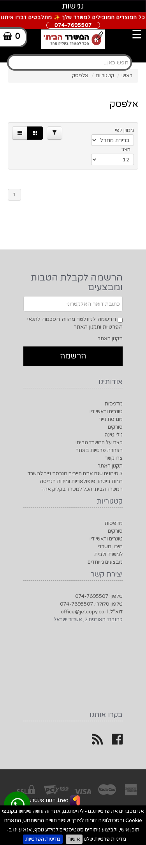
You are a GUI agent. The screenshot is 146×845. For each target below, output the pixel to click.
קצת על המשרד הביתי (99, 443)
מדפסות (114, 404)
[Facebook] (117, 742)
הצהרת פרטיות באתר (99, 450)
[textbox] (69, 62)
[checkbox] (120, 320)
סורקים (115, 427)
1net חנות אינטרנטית (44, 800)
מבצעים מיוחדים (105, 562)
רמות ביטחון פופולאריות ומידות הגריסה (81, 481)
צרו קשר (114, 458)
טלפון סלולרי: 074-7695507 (91, 604)
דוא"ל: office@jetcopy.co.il (92, 612)
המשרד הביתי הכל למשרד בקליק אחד (82, 489)
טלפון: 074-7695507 (99, 596)
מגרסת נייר (111, 419)
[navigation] (81, 29)
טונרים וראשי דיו (106, 412)
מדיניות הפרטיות (42, 839)
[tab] (73, 54)
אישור (74, 839)
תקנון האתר (110, 339)
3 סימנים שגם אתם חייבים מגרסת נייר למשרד (75, 474)
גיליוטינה (114, 435)
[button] (20, 133)
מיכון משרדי (110, 547)
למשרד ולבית (108, 554)
